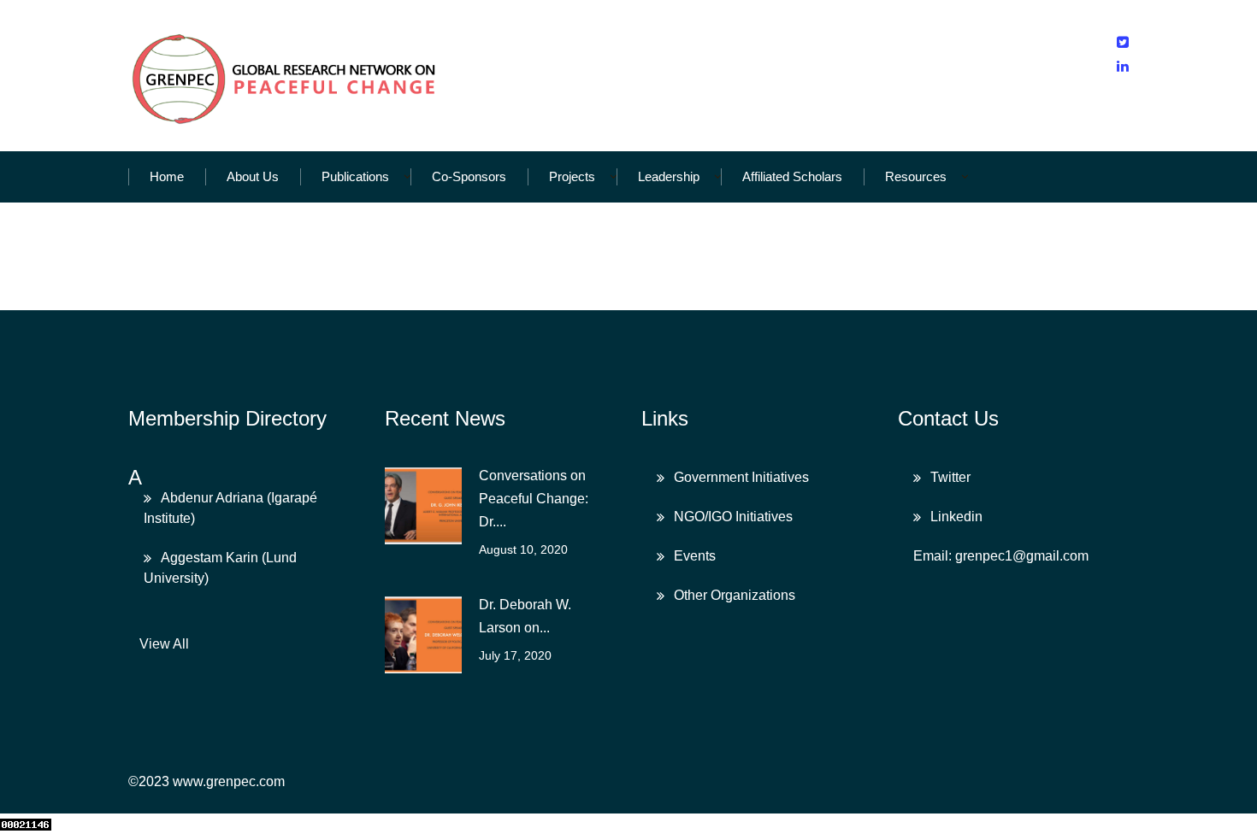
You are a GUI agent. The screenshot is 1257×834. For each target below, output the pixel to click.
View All (164, 644)
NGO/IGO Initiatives (733, 516)
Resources (916, 176)
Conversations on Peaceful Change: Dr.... (533, 498)
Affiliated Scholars (792, 176)
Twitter (950, 477)
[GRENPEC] (285, 75)
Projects (572, 176)
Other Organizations (734, 595)
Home (167, 176)
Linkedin (956, 516)
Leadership (668, 176)
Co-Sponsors (469, 176)
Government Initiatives (741, 477)
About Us (253, 176)
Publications (355, 176)
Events (695, 556)
